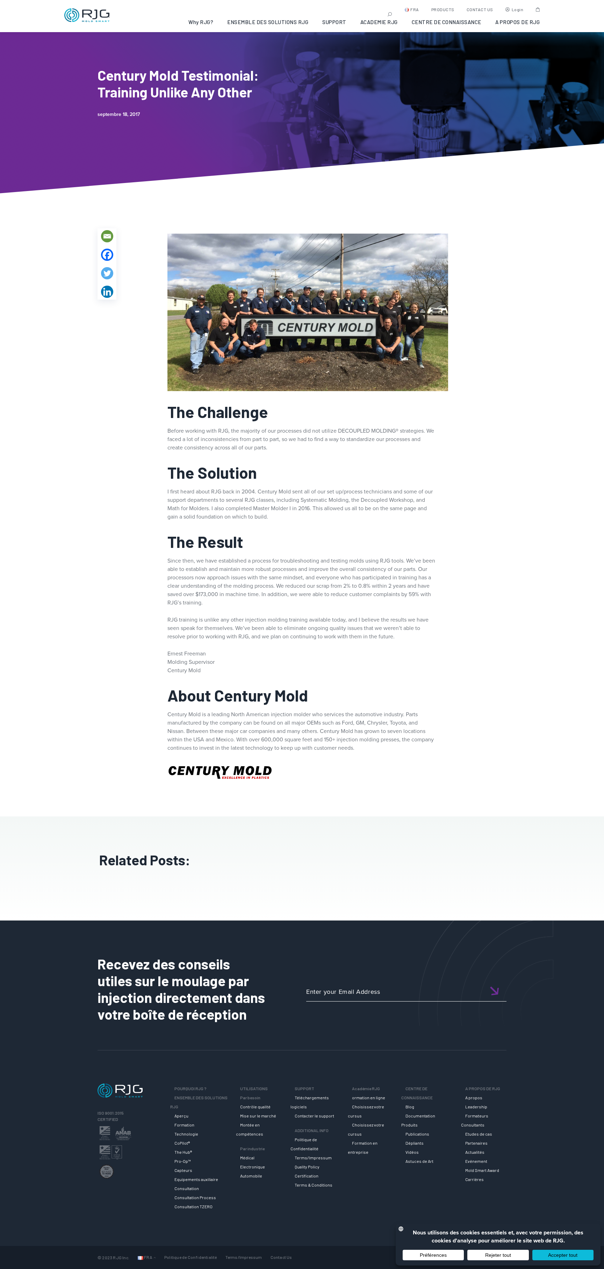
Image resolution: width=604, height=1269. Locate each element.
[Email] (107, 236)
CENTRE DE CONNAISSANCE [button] (446, 22)
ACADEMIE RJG (379, 22)
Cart (538, 9)
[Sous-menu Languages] (154, 1257)
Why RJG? (200, 22)
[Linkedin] (107, 292)
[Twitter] (107, 273)
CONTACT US (480, 9)
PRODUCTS (442, 9)
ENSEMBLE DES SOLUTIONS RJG (267, 22)
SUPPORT (334, 22)
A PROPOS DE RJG (517, 22)
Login (518, 9)
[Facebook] (107, 255)
